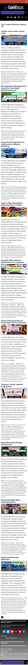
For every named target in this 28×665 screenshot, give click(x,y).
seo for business (19, 303)
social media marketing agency (16, 257)
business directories (9, 424)
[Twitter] (11, 17)
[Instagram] (25, 17)
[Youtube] (15, 17)
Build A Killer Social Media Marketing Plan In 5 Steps (11, 204)
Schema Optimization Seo (6, 314)
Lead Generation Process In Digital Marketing (11, 607)
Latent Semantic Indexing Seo (7, 311)
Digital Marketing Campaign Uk (19, 488)
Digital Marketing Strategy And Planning (10, 490)
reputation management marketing (17, 76)
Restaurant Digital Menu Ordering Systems (10, 501)
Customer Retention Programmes (8, 432)
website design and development (8, 304)
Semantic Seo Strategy (18, 314)
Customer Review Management (12, 187)
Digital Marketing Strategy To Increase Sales (16, 492)
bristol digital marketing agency (9, 599)
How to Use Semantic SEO (20, 309)
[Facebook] (7, 17)
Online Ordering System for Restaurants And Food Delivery (13, 322)
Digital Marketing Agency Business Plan (10, 191)
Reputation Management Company (11, 137)
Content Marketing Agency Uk (12, 73)
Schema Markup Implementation (8, 312)
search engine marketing (10, 303)
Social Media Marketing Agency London (10, 78)
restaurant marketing (9, 363)
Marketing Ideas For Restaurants (18, 368)
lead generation (19, 597)
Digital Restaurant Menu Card (15, 547)
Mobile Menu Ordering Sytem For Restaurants (11, 370)
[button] (26, 1)
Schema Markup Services (21, 312)
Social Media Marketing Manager (17, 79)
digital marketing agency (10, 131)
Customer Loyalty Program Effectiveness (10, 428)
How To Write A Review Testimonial (11, 195)
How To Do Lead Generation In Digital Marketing (14, 605)
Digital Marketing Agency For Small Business (14, 434)
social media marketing (10, 71)
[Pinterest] (18, 17)
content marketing (9, 480)
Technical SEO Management (7, 315)
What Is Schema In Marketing (20, 315)
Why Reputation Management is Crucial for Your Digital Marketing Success (14, 88)
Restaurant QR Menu (9, 379)
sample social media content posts (12, 32)
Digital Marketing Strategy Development (11, 444)
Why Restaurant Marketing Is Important (13, 381)
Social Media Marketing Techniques (9, 81)
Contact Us (4, 652)
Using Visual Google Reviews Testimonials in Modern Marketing (13, 144)
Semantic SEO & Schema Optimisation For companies (12, 261)
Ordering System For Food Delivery (8, 376)
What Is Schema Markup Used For (8, 317)
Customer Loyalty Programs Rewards (16, 431)
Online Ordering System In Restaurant (17, 374)
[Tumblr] (22, 17)
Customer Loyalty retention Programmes (12, 385)
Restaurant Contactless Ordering (16, 554)
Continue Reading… (13, 68)
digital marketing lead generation (10, 558)
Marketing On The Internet (17, 75)
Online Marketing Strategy (7, 437)
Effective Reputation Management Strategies (11, 134)
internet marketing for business (8, 436)
